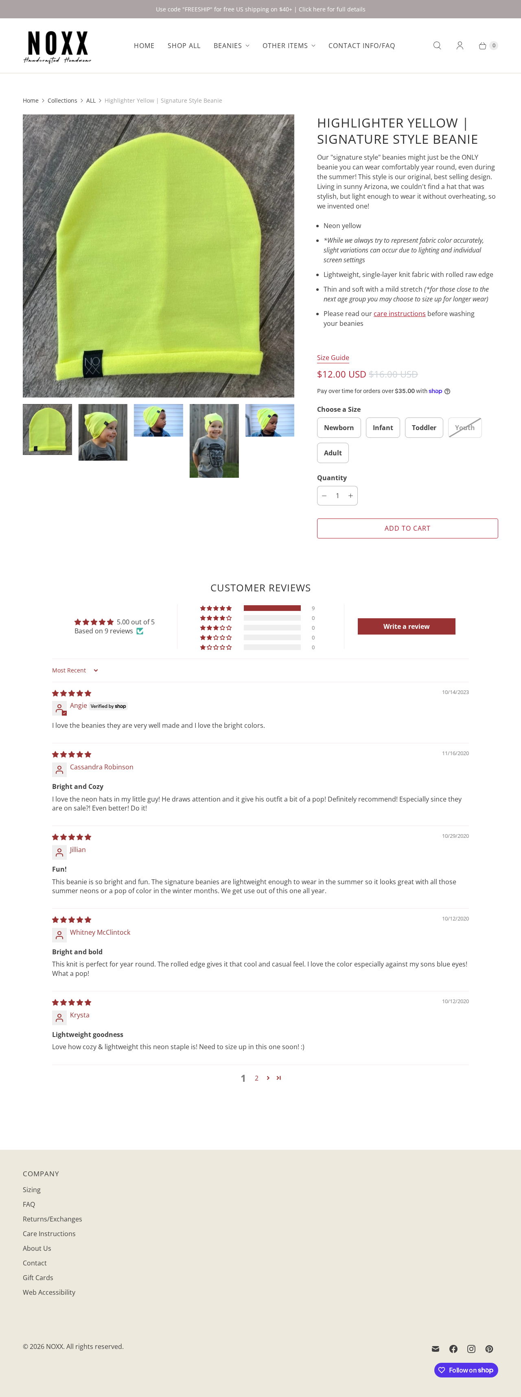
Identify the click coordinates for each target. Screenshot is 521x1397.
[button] (216, 608)
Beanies (228, 45)
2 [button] (256, 1078)
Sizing (32, 1189)
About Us (37, 1248)
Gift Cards (38, 1277)
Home (144, 45)
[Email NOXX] (435, 1349)
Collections (62, 100)
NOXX (54, 1346)
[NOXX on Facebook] (453, 1349)
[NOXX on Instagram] (471, 1349)
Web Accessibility (49, 1292)
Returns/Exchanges (52, 1219)
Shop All (184, 45)
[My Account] (460, 45)
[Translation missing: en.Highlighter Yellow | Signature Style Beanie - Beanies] (47, 429)
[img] (71, 693)
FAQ (29, 1204)
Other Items (285, 45)
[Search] (437, 45)
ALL (91, 100)
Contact (35, 1263)
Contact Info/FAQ (361, 45)
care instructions (400, 313)
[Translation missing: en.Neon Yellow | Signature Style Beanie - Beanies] (103, 432)
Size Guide (333, 358)
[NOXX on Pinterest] (489, 1349)
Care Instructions (49, 1233)
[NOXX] (57, 45)
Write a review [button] (406, 626)
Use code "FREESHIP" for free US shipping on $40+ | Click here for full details (261, 9)
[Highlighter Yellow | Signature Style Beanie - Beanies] (158, 256)
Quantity (332, 477)
